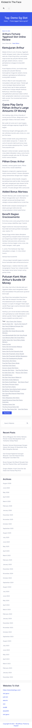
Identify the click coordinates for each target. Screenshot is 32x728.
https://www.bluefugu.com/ (12, 690)
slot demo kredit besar (9, 382)
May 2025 (6, 546)
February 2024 (7, 614)
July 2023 (6, 645)
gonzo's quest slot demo (10, 368)
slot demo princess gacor (10, 384)
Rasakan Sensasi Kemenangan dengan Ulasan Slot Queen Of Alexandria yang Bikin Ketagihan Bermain (15, 447)
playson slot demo (21, 372)
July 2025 (6, 537)
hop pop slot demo (22, 370)
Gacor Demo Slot (6, 43)
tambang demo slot (8, 404)
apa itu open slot (7, 324)
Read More (7, 413)
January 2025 (7, 564)
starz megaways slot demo (10, 398)
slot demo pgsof (23, 382)
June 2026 (6, 488)
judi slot (5, 697)
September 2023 (8, 636)
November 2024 (8, 573)
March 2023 (7, 663)
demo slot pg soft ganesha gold (12, 351)
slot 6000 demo (7, 375)
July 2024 (6, 591)
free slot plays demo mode (10, 363)
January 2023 (7, 672)
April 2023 (6, 659)
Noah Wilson (16, 43)
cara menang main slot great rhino (13, 337)
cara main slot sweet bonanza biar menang (13, 332)
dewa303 (6, 711)
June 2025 (6, 542)
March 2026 (7, 501)
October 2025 (7, 524)
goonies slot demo (8, 370)
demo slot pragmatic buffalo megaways (14, 356)
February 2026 (7, 506)
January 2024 (7, 618)
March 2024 (7, 609)
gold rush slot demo (9, 365)
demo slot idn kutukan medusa (12, 346)
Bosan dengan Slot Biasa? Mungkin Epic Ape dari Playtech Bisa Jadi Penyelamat (15, 463)
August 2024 (7, 587)
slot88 (5, 707)
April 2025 (6, 551)
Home (6, 21)
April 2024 (6, 605)
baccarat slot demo (8, 328)
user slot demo (23, 409)
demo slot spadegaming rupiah (12, 358)
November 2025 (8, 519)
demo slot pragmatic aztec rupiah (13, 354)
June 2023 (6, 650)
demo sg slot (6, 344)
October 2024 (7, 578)
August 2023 (7, 641)
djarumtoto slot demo (9, 361)
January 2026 (7, 510)
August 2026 (7, 483)
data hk (5, 700)
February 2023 (7, 668)
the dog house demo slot (10, 407)
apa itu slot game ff (20, 324)
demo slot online (7, 349)
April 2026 (6, 497)
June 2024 (6, 596)
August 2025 (7, 533)
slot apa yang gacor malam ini (11, 377)
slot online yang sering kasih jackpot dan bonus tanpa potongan (14, 390)
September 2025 (8, 528)
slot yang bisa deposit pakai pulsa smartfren (13, 394)
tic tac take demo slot (9, 409)
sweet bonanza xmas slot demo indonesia (12, 401)
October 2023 (7, 632)
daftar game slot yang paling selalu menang (13, 341)
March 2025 (7, 555)
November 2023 (8, 627)
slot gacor (6, 693)
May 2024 (6, 600)
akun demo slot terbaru (14, 321)
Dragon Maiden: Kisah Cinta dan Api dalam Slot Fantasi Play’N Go (14, 469)
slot (4, 704)
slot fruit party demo (9, 387)
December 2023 (8, 623)
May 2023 (6, 654)
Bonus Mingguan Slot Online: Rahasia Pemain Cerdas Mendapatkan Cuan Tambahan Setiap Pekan (14, 439)
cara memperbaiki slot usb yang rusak (14, 335)
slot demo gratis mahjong (10, 380)
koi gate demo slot (8, 372)
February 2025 (7, 560)
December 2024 (8, 569)
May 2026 (6, 492)
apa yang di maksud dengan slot (12, 326)
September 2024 (8, 582)
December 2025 (8, 515)
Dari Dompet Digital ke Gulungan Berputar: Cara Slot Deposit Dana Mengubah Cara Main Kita (13, 455)
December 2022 (8, 677)
